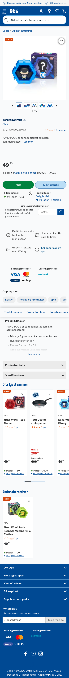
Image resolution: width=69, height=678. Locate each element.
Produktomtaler (36, 312)
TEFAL (34, 415)
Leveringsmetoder (48, 268)
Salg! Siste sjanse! (25, 172)
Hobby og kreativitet (31, 299)
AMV (5, 123)
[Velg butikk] (49, 10)
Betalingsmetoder (20, 268)
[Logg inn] (41, 10)
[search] (6, 20)
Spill (53, 299)
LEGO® (9, 299)
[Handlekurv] (64, 10)
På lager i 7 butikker (50, 199)
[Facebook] (25, 653)
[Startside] (23, 10)
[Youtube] (33, 653)
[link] (55, 130)
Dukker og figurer (22, 30)
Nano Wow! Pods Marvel (14, 421)
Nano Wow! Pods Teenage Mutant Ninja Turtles (17, 531)
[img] (15, 427)
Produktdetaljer (13, 312)
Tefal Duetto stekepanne (38, 421)
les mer (28, 141)
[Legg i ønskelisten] (61, 41)
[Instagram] (40, 653)
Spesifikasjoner (59, 312)
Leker (6, 30)
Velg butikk (43, 196)
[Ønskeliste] (57, 10)
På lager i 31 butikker (42, 473)
